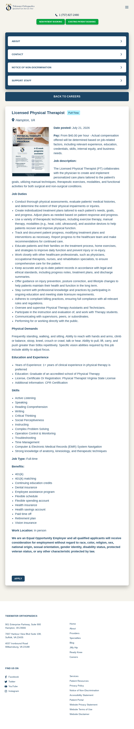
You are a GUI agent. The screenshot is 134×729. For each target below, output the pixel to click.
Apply (18, 578)
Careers (74, 657)
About (73, 628)
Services (74, 676)
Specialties (75, 638)
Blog (72, 642)
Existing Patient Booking (82, 22)
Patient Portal (77, 700)
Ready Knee (76, 652)
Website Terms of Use (81, 709)
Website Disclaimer (79, 714)
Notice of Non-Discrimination (84, 690)
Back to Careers (67, 96)
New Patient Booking (50, 22)
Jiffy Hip (74, 647)
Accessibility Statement (81, 695)
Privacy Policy (77, 685)
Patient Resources (79, 681)
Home (73, 623)
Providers (74, 633)
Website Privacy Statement (83, 704)
